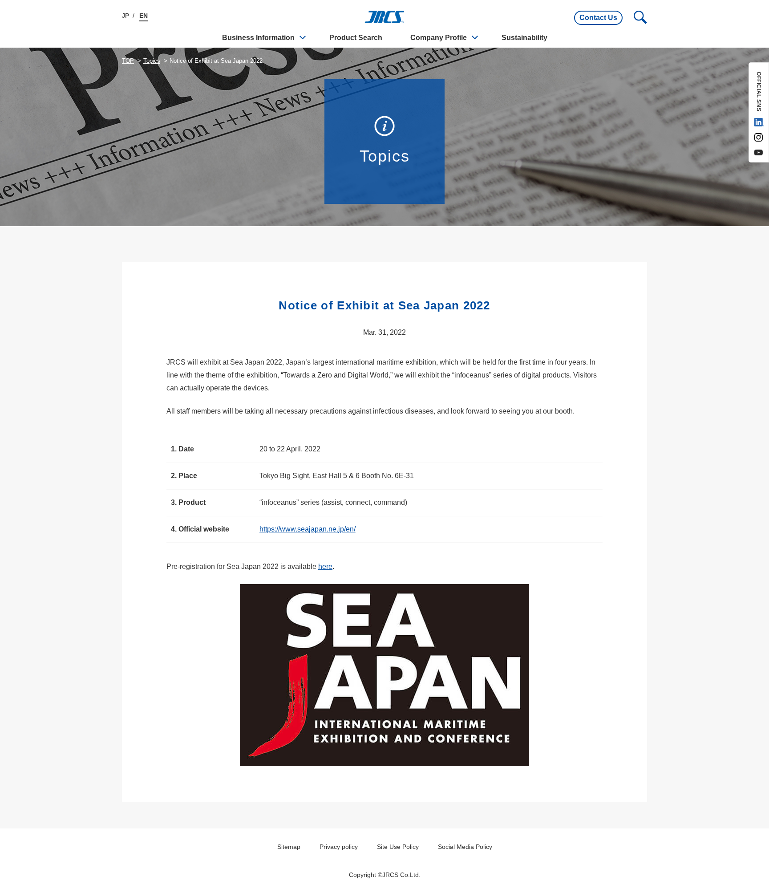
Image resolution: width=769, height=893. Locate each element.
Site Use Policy (398, 846)
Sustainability (524, 37)
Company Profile (438, 37)
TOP (128, 60)
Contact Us (598, 17)
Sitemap (288, 846)
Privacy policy (339, 846)
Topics (151, 60)
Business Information (258, 37)
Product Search (355, 37)
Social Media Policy (465, 846)
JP (125, 15)
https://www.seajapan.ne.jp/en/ (307, 529)
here (325, 566)
